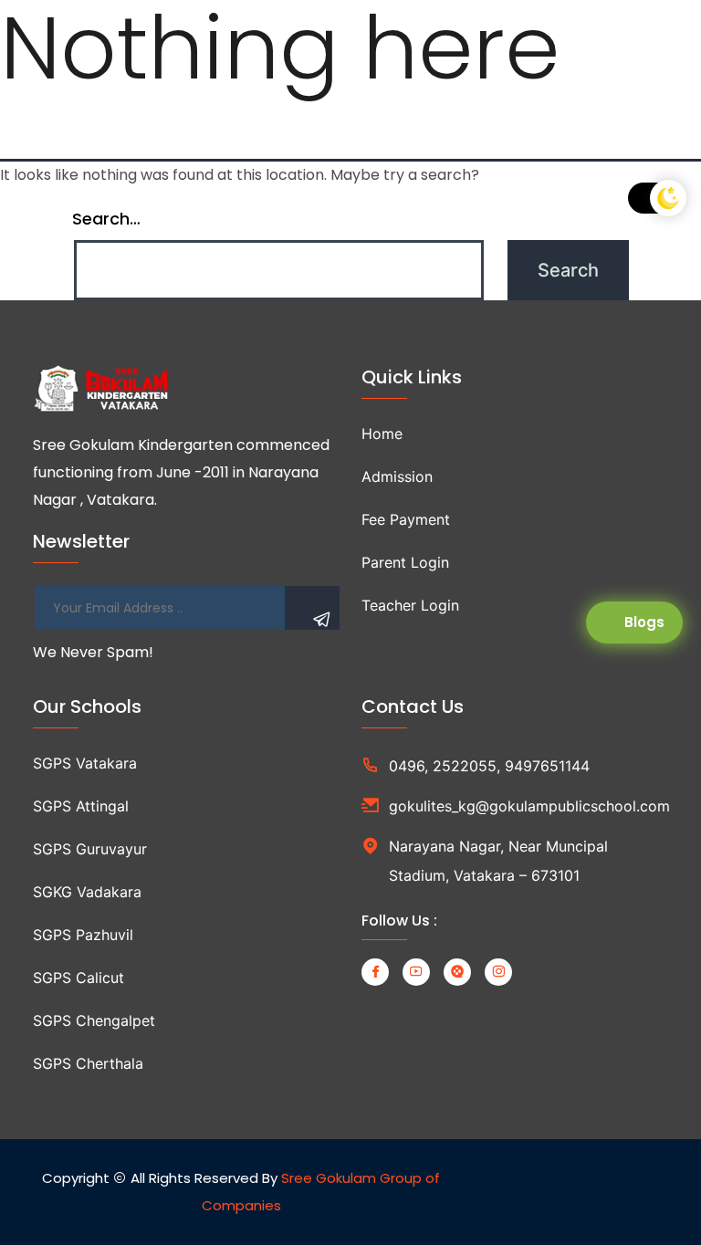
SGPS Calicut (78, 977)
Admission (397, 476)
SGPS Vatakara (85, 763)
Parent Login (405, 562)
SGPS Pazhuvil (83, 935)
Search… (106, 218)
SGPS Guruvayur (90, 849)
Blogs (644, 622)
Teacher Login (410, 605)
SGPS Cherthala (88, 1063)
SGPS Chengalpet (94, 1020)
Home (382, 433)
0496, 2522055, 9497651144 (489, 766)
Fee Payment (405, 519)
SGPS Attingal (81, 806)
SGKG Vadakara (87, 892)
